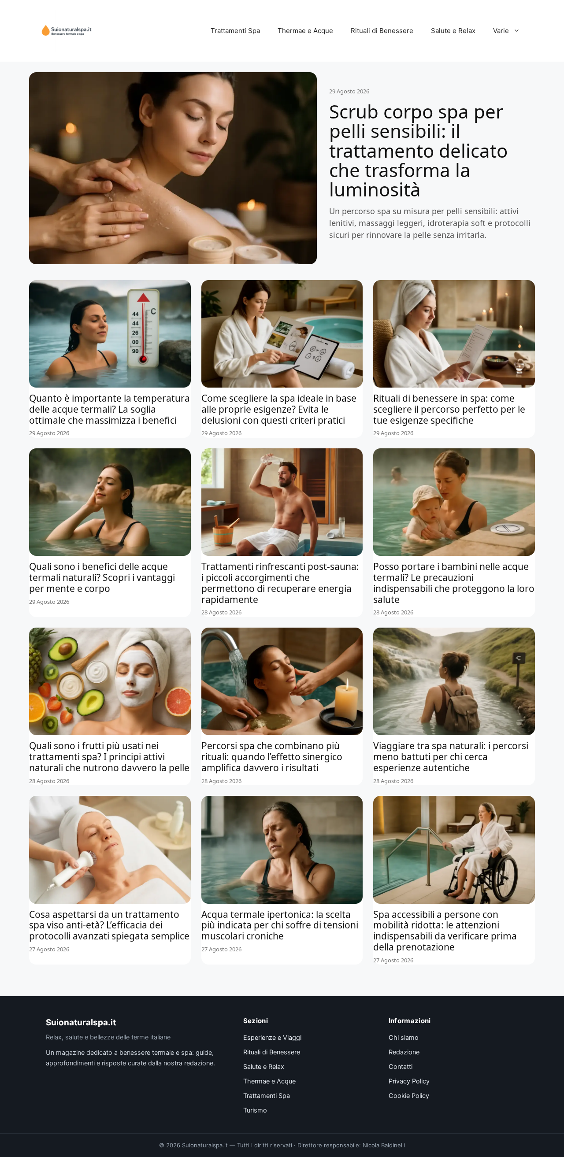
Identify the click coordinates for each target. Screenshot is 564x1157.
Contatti (400, 1067)
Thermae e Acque (305, 30)
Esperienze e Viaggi (272, 1038)
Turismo (255, 1110)
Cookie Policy (409, 1096)
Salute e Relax (453, 30)
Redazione (404, 1052)
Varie (501, 30)
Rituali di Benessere (382, 30)
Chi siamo (404, 1038)
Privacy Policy (409, 1081)
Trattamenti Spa (235, 30)
